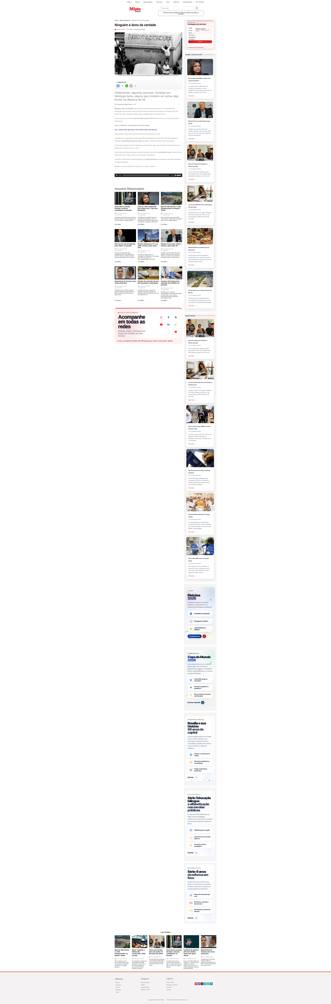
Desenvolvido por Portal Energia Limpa (177, 999)
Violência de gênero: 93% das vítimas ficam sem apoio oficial (191, 952)
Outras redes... (135, 86)
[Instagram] (202, 983)
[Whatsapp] (208, 983)
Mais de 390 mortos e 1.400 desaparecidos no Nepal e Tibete (171, 208)
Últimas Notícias (125, 20)
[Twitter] (205, 983)
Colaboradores (187, 2)
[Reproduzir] (117, 175)
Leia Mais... (118, 224)
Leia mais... (191, 95)
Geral (168, 2)
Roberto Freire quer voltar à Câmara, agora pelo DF (171, 245)
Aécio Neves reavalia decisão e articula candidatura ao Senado (123, 208)
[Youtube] (196, 983)
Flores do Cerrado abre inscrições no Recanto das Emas (156, 951)
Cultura (137, 2)
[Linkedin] (211, 983)
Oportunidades (148, 2)
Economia (159, 2)
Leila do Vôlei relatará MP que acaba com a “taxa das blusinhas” (148, 208)
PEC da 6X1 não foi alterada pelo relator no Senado (125, 245)
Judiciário (176, 2)
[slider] (179, 175)
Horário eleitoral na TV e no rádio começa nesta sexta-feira (148, 245)
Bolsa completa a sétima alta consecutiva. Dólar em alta (139, 952)
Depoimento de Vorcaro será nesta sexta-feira (125, 282)
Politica (129, 2)
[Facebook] (199, 983)
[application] (148, 175)
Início (116, 20)
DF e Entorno (200, 2)
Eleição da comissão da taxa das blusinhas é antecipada (148, 282)
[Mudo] (175, 175)
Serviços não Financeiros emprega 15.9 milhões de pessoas (170, 283)
